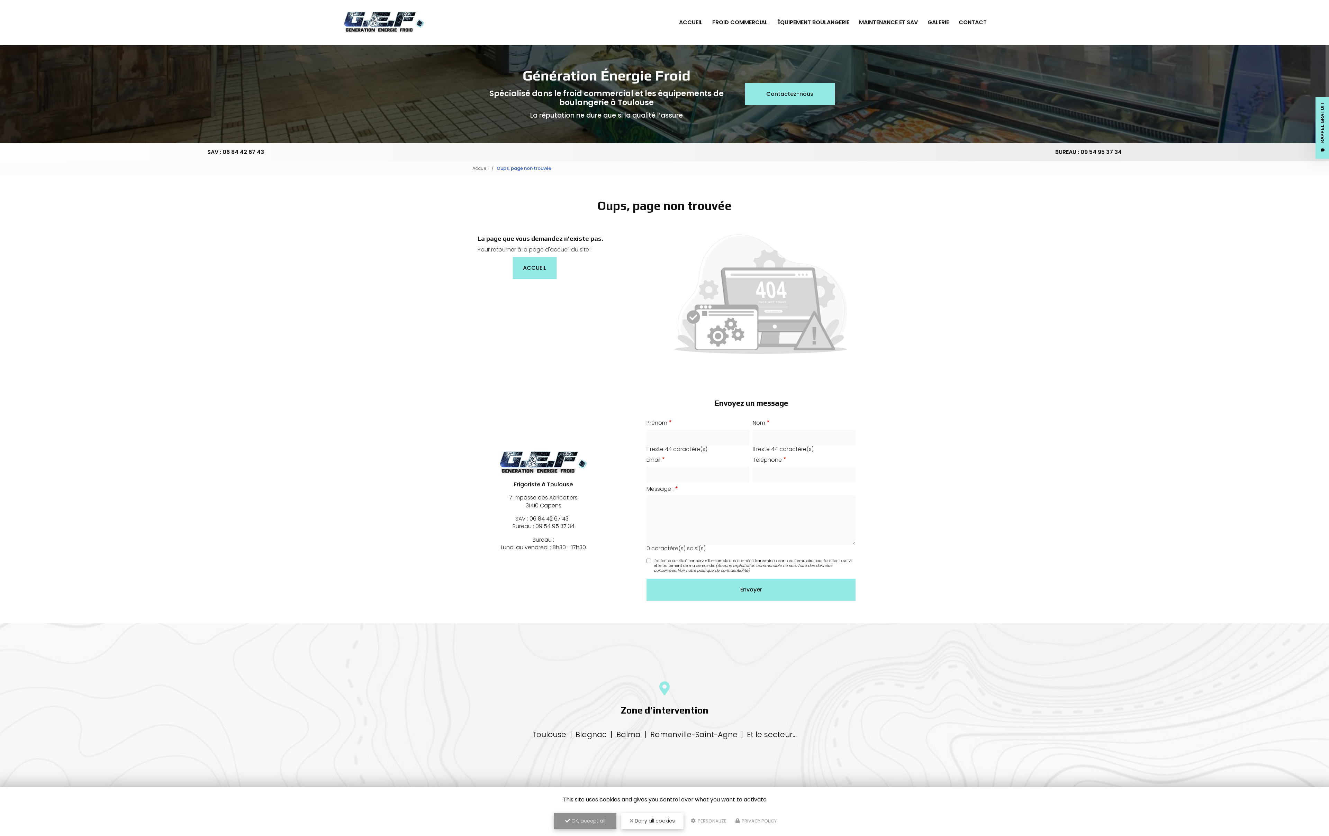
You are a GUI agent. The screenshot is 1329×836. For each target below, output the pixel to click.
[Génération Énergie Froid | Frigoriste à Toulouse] (384, 22)
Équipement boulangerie (813, 22)
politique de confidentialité (722, 570)
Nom (759, 423)
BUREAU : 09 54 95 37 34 (1088, 152)
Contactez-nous (789, 94)
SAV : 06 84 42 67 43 (235, 152)
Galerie (938, 22)
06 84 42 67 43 (549, 519)
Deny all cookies (654, 820)
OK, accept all (587, 820)
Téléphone (767, 460)
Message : (660, 489)
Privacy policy (759, 821)
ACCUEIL (534, 268)
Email (653, 460)
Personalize (711, 821)
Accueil (691, 22)
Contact (973, 22)
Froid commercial (740, 22)
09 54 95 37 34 (555, 526)
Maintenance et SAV (888, 22)
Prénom (657, 423)
